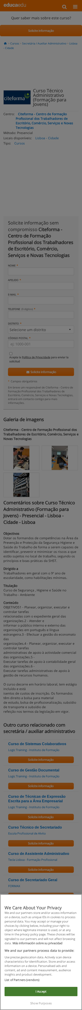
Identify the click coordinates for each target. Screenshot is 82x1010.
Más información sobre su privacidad (37, 943)
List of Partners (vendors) (22, 980)
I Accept (41, 991)
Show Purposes (41, 1003)
